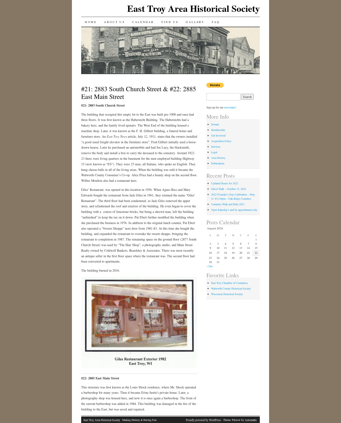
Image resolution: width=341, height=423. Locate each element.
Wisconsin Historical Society (227, 294)
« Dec (209, 266)
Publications (218, 163)
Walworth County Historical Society (231, 288)
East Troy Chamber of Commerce (229, 283)
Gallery (195, 22)
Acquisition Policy (221, 141)
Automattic (251, 420)
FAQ (216, 22)
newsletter (229, 107)
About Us (114, 22)
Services (215, 146)
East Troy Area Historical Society (193, 8)
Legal (214, 152)
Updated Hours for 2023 (224, 183)
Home (91, 22)
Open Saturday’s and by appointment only (234, 210)
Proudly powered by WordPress (203, 420)
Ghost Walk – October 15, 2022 (228, 189)
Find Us (169, 22)
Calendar (143, 22)
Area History (218, 157)
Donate (215, 124)
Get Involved (218, 135)
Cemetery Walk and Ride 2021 (227, 204)
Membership (218, 130)
